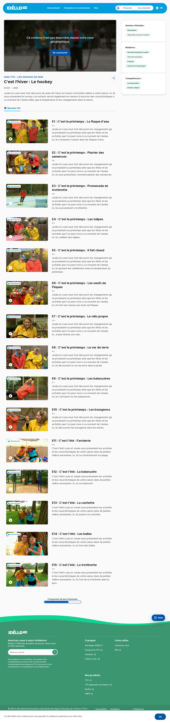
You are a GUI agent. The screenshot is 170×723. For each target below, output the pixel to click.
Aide (159, 618)
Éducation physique (135, 57)
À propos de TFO (93, 650)
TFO (97, 680)
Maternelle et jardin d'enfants (138, 35)
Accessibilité (101, 709)
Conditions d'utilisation (115, 710)
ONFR (97, 694)
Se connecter (144, 8)
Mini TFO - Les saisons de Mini (23, 77)
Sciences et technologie (136, 66)
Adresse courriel (16, 653)
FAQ (97, 8)
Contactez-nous (122, 645)
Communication (133, 83)
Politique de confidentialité (139, 710)
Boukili (97, 689)
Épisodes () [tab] (12, 108)
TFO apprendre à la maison (97, 685)
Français (130, 61)
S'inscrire (127, 8)
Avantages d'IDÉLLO (93, 645)
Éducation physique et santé (137, 52)
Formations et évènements (77, 8)
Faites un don (93, 659)
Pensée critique (133, 88)
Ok (160, 716)
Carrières (93, 654)
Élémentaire (131, 30)
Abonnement (53, 8)
